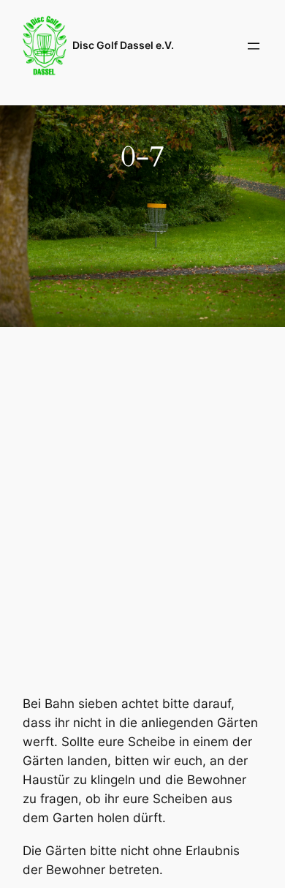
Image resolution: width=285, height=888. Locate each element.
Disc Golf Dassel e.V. (123, 45)
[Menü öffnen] (253, 46)
